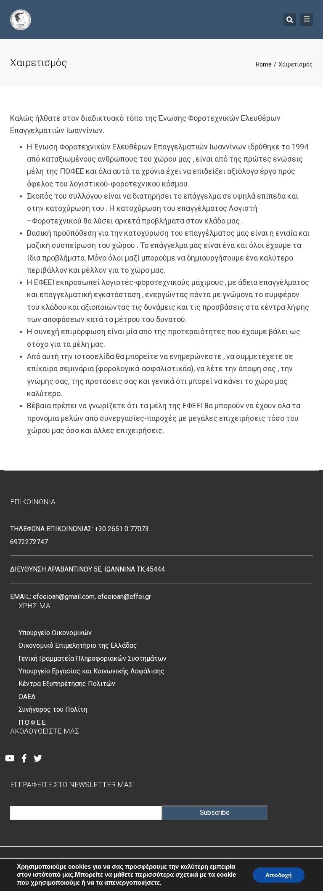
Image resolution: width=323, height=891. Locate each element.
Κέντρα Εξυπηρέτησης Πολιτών (67, 684)
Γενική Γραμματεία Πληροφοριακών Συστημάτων (93, 658)
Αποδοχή (278, 875)
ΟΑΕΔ (27, 697)
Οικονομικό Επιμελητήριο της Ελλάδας (78, 645)
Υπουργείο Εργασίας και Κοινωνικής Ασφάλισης (91, 671)
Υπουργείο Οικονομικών (55, 633)
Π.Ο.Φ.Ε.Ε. (33, 722)
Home (264, 64)
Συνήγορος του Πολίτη (53, 709)
